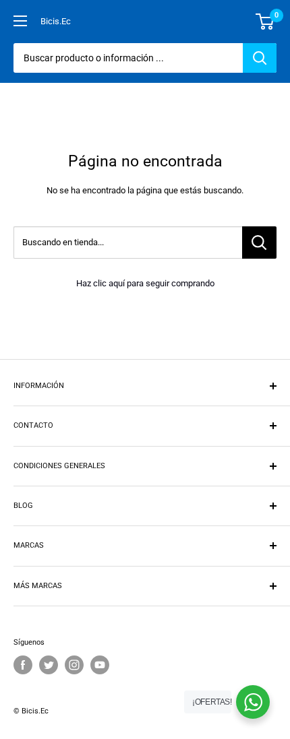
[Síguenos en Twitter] (48, 664)
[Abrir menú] (20, 20)
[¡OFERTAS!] (253, 702)
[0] (265, 21)
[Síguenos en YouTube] (99, 664)
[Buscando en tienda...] (259, 242)
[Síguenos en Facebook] (22, 664)
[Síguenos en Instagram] (74, 664)
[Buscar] (260, 58)
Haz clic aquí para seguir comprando (145, 283)
